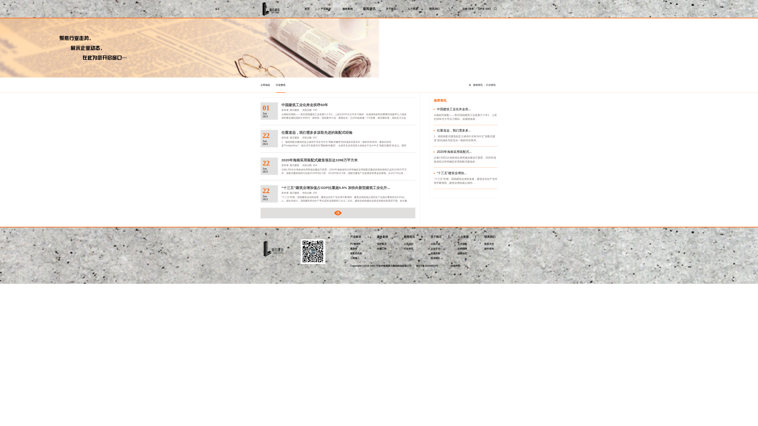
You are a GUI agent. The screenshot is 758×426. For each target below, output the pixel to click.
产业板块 (355, 236)
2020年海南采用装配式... (454, 151)
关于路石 (436, 236)
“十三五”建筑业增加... (451, 173)
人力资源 (463, 236)
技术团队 (435, 258)
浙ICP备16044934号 (427, 265)
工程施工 (355, 258)
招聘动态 (462, 253)
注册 (464, 8)
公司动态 (265, 85)
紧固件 (353, 249)
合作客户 (382, 244)
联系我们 (489, 236)
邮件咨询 (489, 249)
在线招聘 (462, 249)
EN (488, 8)
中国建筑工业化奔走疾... (454, 109)
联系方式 (489, 244)
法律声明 (455, 265)
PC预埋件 (355, 244)
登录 (471, 8)
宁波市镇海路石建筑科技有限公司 (394, 265)
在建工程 (382, 249)
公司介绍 (435, 244)
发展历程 (435, 253)
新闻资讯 (478, 85)
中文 (482, 8)
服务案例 (382, 236)
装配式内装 (356, 253)
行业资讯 (491, 85)
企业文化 (435, 249)
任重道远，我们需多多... (454, 130)
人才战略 (462, 244)
